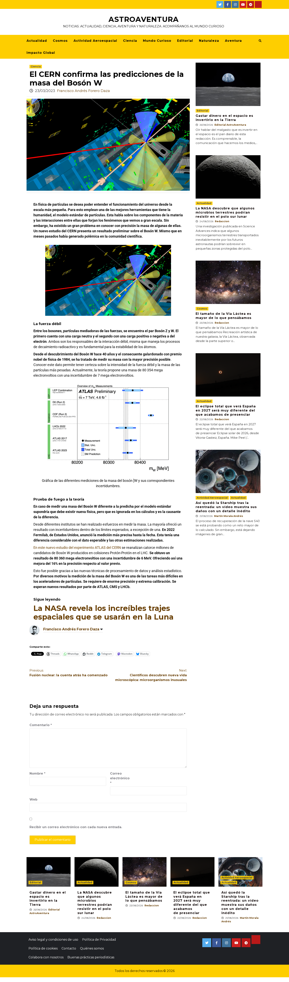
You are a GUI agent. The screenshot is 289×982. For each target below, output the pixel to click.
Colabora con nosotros (46, 957)
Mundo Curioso (157, 41)
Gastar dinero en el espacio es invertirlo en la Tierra (224, 118)
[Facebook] (227, 4)
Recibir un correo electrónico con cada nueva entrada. (75, 827)
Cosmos (60, 41)
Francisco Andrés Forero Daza (83, 91)
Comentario (40, 725)
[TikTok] (258, 4)
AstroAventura (144, 19)
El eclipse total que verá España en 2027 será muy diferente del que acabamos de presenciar (226, 410)
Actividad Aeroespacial (95, 41)
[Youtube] (242, 4)
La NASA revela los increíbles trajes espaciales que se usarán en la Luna (103, 613)
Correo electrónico (120, 778)
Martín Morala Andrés (228, 516)
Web (33, 799)
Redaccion (222, 221)
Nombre (37, 773)
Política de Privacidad (99, 939)
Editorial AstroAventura (230, 124)
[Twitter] (219, 4)
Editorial (185, 41)
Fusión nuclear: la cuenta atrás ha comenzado (68, 673)
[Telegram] (250, 4)
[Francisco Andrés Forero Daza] (34, 630)
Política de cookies (43, 948)
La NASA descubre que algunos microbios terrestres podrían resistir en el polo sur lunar (225, 212)
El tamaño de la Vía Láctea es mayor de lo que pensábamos (223, 316)
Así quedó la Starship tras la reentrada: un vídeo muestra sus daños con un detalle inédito (226, 507)
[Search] (260, 41)
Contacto (69, 948)
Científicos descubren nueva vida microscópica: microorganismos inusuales (151, 675)
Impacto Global (41, 53)
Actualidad (37, 41)
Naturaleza (209, 41)
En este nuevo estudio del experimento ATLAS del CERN (77, 547)
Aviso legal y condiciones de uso (53, 939)
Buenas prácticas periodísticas (90, 957)
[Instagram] (235, 4)
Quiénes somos (92, 948)
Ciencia (130, 41)
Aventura (233, 41)
